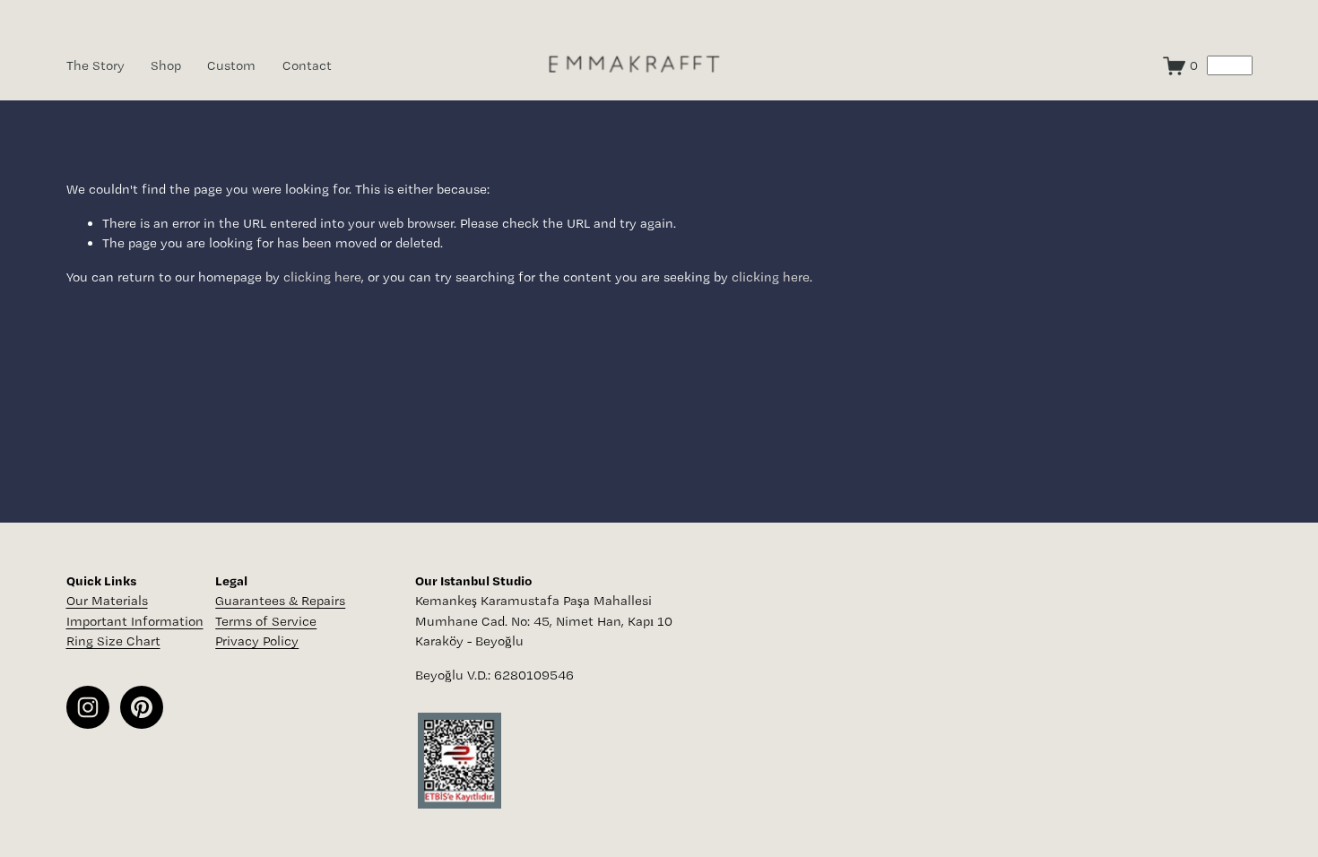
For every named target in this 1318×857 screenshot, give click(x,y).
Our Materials (107, 601)
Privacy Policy (257, 641)
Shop (166, 65)
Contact (307, 65)
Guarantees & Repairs (280, 601)
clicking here (322, 277)
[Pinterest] (141, 707)
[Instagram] (87, 707)
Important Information (135, 621)
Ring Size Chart (113, 641)
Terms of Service (265, 621)
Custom (231, 65)
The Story (95, 65)
